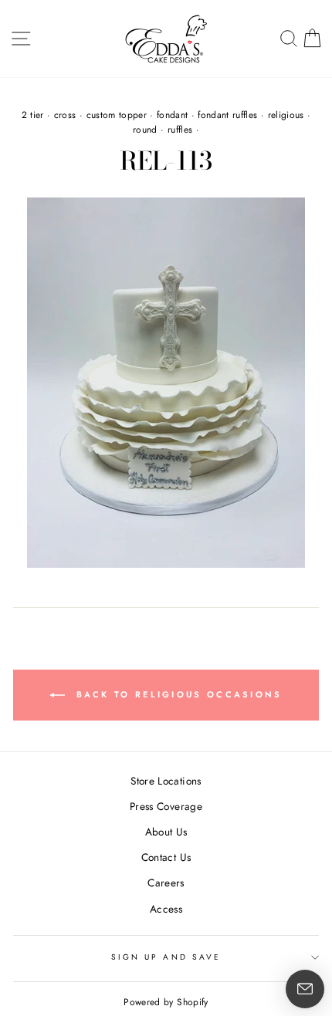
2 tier (33, 115)
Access (166, 908)
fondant (172, 115)
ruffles (180, 130)
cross (65, 115)
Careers (165, 882)
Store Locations (165, 780)
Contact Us (166, 857)
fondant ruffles (227, 115)
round (145, 130)
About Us (166, 831)
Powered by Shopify (166, 1002)
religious (286, 115)
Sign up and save (166, 957)
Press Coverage (166, 806)
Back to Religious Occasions (176, 694)
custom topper (116, 115)
